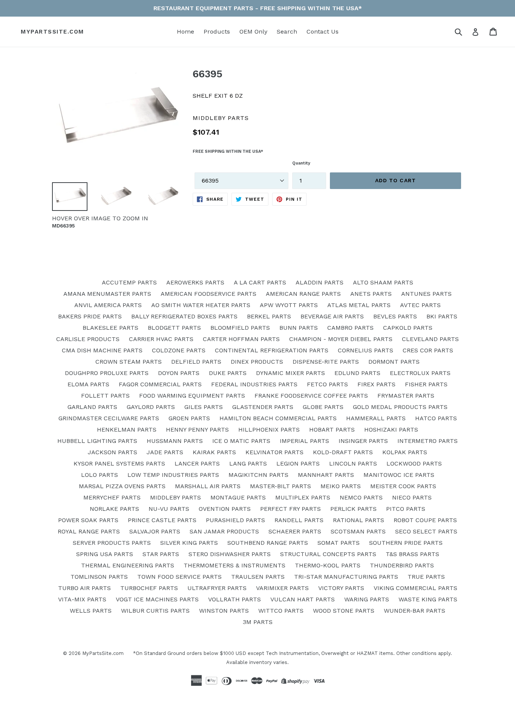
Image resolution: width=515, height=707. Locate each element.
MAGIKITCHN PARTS (258, 474)
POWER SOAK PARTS (88, 520)
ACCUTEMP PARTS (129, 282)
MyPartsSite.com (52, 31)
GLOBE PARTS (323, 406)
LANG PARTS (248, 463)
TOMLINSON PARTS (99, 576)
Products (217, 31)
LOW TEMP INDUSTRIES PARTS (173, 474)
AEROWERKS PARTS (195, 282)
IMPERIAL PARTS (304, 440)
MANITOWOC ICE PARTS (398, 474)
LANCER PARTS (197, 463)
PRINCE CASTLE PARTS (162, 520)
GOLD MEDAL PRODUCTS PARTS (400, 406)
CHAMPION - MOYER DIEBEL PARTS (340, 339)
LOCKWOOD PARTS (414, 463)
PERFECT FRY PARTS (290, 508)
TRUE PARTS (426, 576)
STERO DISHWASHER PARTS (230, 554)
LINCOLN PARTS (353, 463)
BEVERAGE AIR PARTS (332, 316)
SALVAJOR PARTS (154, 531)
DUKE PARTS (228, 373)
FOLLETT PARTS (105, 395)
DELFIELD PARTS (196, 361)
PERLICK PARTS (353, 508)
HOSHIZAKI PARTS (391, 429)
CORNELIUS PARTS (365, 350)
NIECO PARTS (412, 497)
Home (185, 31)
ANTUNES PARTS (426, 293)
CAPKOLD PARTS (407, 327)
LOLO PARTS (99, 474)
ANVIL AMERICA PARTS (108, 305)
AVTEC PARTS (420, 305)
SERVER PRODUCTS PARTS (112, 542)
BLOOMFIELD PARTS (240, 327)
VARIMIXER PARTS (282, 588)
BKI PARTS (441, 316)
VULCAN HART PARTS (302, 599)
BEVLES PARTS (395, 316)
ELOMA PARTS (88, 384)
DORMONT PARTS (394, 361)
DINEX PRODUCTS (257, 361)
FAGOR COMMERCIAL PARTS (160, 384)
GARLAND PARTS (92, 406)
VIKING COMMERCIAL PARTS (415, 588)
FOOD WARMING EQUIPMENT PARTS (192, 395)
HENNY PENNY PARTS (197, 429)
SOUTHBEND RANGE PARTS (267, 542)
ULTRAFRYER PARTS (217, 588)
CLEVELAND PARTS (430, 339)
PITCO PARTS (405, 508)
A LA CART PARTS (260, 282)
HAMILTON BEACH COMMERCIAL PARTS (278, 418)
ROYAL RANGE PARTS (89, 531)
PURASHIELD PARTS (235, 520)
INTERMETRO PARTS (427, 440)
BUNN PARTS (298, 327)
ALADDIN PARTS (319, 282)
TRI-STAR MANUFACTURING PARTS (346, 576)
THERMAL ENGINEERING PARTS (127, 565)
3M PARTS (258, 622)
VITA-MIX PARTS (82, 599)
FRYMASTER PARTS (405, 395)
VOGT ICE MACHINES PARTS (157, 599)
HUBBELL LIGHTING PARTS (97, 440)
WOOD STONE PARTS (343, 610)
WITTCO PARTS (280, 610)
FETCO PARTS (327, 384)
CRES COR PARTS (428, 350)
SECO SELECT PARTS (426, 531)
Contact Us (323, 31)
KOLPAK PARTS (404, 452)
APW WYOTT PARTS (289, 305)
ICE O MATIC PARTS (241, 440)
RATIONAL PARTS (358, 520)
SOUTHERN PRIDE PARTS (406, 542)
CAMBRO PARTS (350, 327)
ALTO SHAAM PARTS (383, 282)
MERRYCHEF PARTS (112, 497)
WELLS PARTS (91, 610)
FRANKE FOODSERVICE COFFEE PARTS (311, 395)
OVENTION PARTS (225, 508)
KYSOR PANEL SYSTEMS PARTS (119, 463)
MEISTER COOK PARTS (403, 486)
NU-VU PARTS (169, 508)
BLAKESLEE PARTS (110, 327)
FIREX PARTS (376, 384)
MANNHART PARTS (326, 474)
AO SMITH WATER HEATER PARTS (200, 305)
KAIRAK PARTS (214, 452)
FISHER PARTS (426, 384)
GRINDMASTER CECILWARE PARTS (108, 418)
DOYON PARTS (178, 373)
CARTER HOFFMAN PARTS (241, 339)
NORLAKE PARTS (114, 508)
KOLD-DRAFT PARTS (343, 452)
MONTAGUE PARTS (238, 497)
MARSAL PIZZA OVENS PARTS (122, 486)
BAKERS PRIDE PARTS (90, 316)
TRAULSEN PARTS (258, 576)
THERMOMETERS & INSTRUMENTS (234, 565)
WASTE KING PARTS (428, 599)
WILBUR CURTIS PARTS (155, 610)
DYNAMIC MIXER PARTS (290, 373)
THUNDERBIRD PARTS (402, 565)
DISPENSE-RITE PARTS (326, 361)
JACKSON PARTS (112, 452)
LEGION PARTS (298, 463)
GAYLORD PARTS (151, 406)
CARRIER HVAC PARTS (161, 339)
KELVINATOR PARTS (274, 452)
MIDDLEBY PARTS (175, 497)
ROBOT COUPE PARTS (425, 520)
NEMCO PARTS (361, 497)
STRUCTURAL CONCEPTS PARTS (328, 554)
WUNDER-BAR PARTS (414, 610)
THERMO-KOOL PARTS (327, 565)
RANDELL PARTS (298, 520)
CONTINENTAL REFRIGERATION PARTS (271, 350)
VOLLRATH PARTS (234, 599)
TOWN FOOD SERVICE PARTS (179, 576)
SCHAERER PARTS (294, 531)
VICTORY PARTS (341, 588)
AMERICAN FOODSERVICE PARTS (208, 293)
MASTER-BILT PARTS (280, 486)
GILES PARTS (203, 406)
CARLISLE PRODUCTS (88, 339)
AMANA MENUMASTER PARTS (107, 293)
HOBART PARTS (332, 429)
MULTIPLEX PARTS (302, 497)
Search (287, 31)
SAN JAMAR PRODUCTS (224, 531)
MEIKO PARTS (340, 486)
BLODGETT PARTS (174, 327)
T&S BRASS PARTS (412, 554)
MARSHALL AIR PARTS (208, 486)
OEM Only (253, 31)
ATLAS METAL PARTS (359, 305)
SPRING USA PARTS (104, 554)
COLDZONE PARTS (178, 350)
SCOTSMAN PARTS (358, 531)
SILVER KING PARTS (189, 542)
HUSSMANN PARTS (175, 440)
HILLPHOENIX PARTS (269, 429)
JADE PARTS (165, 452)
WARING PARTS (366, 599)
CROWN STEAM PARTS (128, 361)
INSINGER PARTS (363, 440)
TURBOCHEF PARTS (149, 588)
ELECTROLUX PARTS (420, 373)
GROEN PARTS (189, 418)
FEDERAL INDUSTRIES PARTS (254, 384)
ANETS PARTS (371, 293)
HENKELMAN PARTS (126, 429)
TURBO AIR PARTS (84, 588)
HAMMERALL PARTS (376, 418)
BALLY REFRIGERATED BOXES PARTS (184, 316)
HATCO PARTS (436, 418)
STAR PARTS (161, 554)
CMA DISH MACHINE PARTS (102, 350)
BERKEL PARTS (269, 316)
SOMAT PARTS (338, 542)
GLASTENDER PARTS (262, 406)
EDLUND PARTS (357, 373)
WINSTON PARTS (224, 610)
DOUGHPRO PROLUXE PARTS (107, 373)
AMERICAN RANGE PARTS (303, 293)
